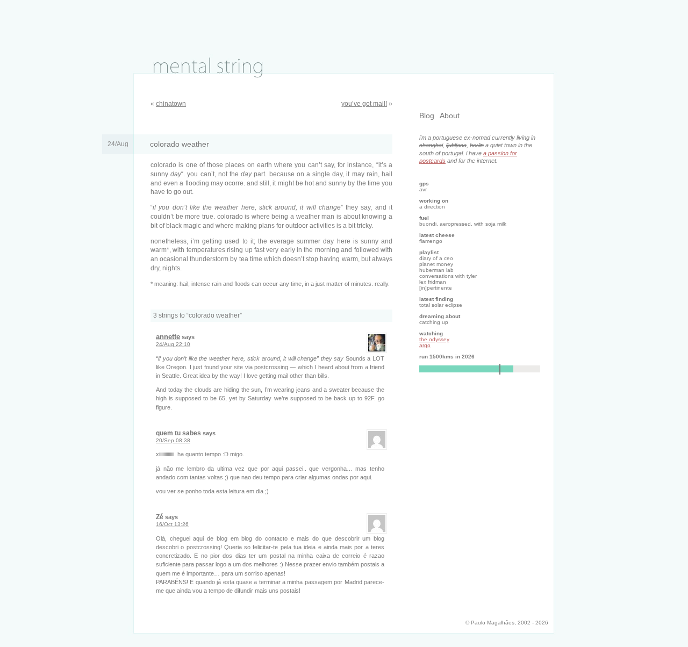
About (450, 115)
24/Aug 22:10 (173, 344)
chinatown (171, 103)
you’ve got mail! (364, 103)
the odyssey (434, 339)
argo (425, 345)
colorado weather (179, 144)
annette (168, 337)
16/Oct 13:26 (172, 524)
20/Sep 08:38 (173, 440)
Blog (426, 115)
